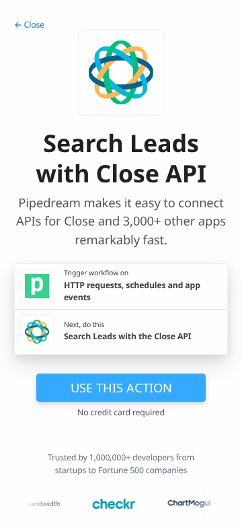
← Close (29, 24)
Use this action (121, 387)
